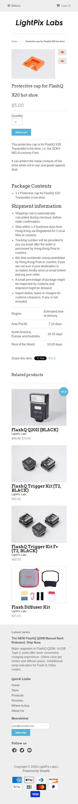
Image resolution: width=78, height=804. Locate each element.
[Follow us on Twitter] (22, 751)
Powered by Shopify (36, 771)
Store (15, 690)
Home (16, 685)
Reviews (17, 700)
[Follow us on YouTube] (30, 751)
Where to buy (20, 705)
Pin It (51, 358)
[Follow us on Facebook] (15, 751)
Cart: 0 (65, 5)
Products (17, 695)
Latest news (21, 632)
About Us (18, 710)
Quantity (17, 115)
